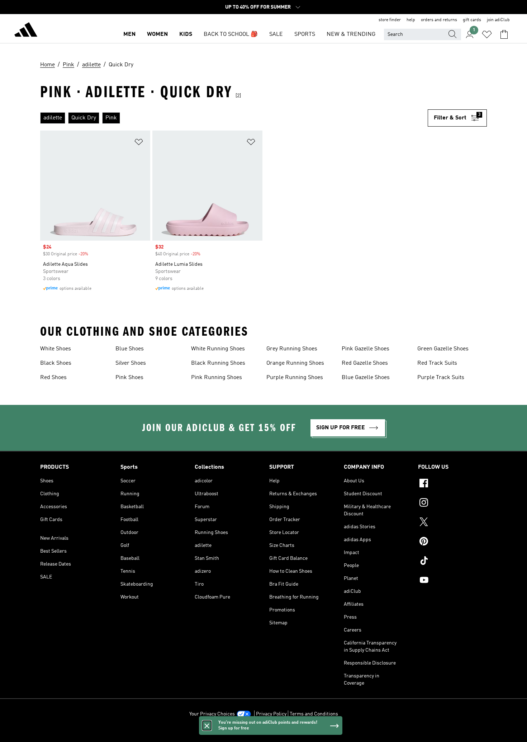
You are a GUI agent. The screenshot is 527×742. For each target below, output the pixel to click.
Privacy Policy (271, 714)
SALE (276, 34)
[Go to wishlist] (486, 34)
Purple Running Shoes (294, 378)
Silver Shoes (130, 363)
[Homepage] (25, 30)
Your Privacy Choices (212, 714)
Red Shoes (53, 378)
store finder (390, 20)
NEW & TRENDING (351, 34)
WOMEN (157, 34)
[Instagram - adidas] (452, 503)
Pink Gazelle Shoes (365, 349)
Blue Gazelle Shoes (366, 378)
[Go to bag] (504, 34)
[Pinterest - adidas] (452, 542)
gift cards (472, 20)
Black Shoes (55, 363)
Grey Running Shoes (291, 349)
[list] (234, 118)
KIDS (185, 34)
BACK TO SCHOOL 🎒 (231, 34)
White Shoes (55, 349)
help (411, 20)
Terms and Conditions (314, 714)
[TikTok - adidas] (452, 561)
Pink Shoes (129, 378)
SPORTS (304, 34)
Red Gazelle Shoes (365, 363)
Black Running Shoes (218, 363)
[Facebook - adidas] (452, 484)
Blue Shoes (129, 349)
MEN (129, 34)
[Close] (207, 725)
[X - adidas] (452, 523)
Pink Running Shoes (216, 378)
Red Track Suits (437, 363)
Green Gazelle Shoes (443, 349)
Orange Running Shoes (295, 363)
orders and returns (439, 20)
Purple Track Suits (440, 378)
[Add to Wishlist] (138, 143)
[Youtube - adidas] (452, 581)
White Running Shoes (218, 349)
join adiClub (498, 20)
